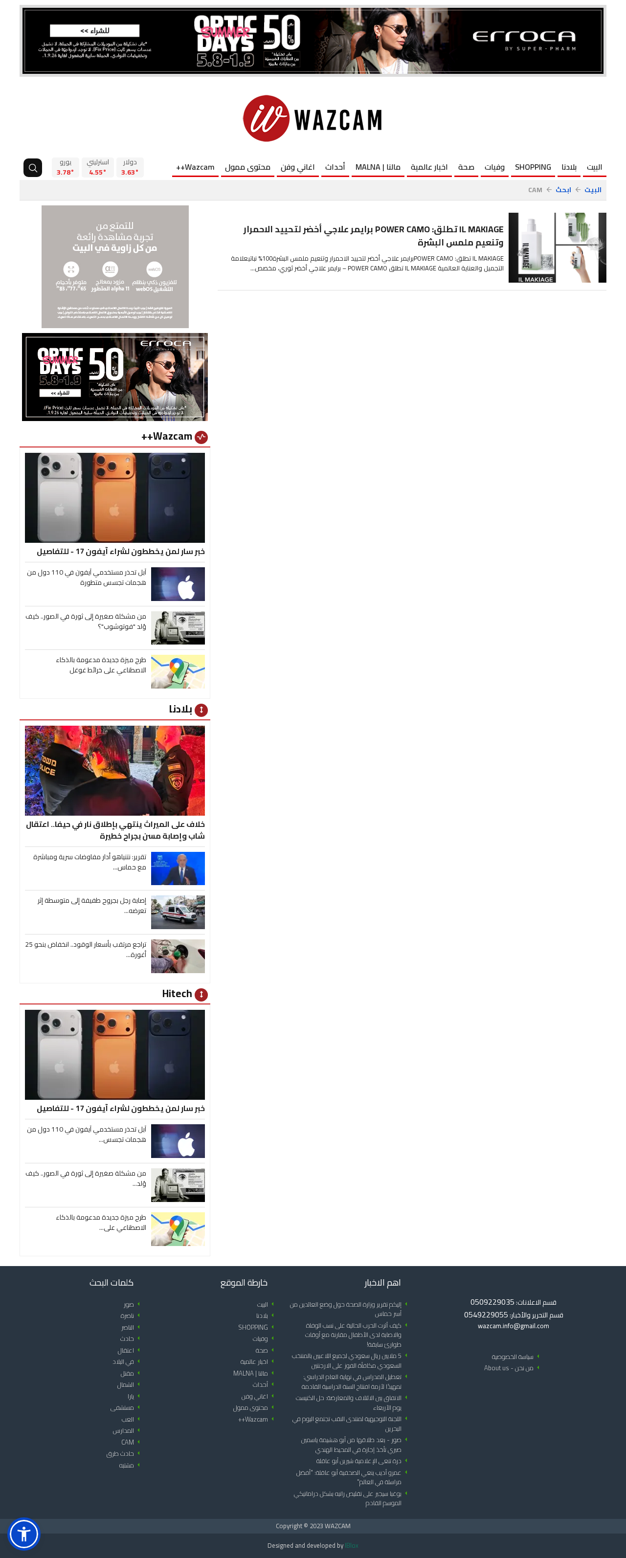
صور (133, 1304)
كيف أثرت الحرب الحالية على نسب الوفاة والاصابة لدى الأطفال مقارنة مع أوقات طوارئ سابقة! (358, 1335)
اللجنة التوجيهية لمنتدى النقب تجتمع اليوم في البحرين (351, 1423)
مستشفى (127, 1407)
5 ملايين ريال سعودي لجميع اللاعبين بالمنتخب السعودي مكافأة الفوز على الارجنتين (351, 1360)
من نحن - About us (513, 1368)
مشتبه (131, 1465)
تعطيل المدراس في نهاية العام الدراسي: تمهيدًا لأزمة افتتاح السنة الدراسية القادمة (356, 1381)
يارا (135, 1396)
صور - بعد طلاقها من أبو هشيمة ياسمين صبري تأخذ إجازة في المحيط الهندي (356, 1444)
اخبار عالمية (429, 166)
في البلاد (127, 1361)
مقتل (132, 1373)
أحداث (335, 166)
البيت (595, 166)
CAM (132, 1442)
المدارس (128, 1430)
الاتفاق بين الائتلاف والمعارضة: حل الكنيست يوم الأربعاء (353, 1402)
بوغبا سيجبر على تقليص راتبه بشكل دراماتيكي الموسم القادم (352, 1498)
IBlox (351, 1545)
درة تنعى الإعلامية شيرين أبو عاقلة (363, 1461)
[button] (24, 1534)
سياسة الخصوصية (517, 1356)
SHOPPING (533, 166)
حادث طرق (125, 1453)
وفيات (495, 166)
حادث (131, 1338)
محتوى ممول (247, 166)
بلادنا (569, 166)
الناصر (132, 1327)
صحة (466, 166)
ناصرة (132, 1315)
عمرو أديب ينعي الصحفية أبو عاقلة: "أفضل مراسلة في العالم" (353, 1477)
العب (132, 1419)
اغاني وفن (298, 166)
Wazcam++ (195, 166)
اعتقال (130, 1350)
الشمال (130, 1384)
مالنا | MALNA (378, 166)
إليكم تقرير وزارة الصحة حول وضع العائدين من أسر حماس (350, 1309)
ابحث (563, 190)
